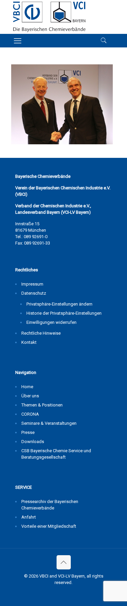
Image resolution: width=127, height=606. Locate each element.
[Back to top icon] (64, 562)
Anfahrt (28, 517)
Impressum (32, 284)
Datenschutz (33, 293)
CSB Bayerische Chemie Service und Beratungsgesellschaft (56, 454)
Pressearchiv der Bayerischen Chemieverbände (49, 504)
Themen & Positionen (42, 405)
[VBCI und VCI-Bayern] (49, 17)
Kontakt (29, 342)
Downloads (32, 441)
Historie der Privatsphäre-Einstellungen (64, 313)
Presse (28, 432)
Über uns (30, 395)
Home (27, 386)
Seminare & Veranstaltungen (49, 423)
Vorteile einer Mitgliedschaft (48, 526)
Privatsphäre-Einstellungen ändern (59, 304)
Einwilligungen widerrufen (51, 322)
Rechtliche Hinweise (41, 333)
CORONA (30, 414)
